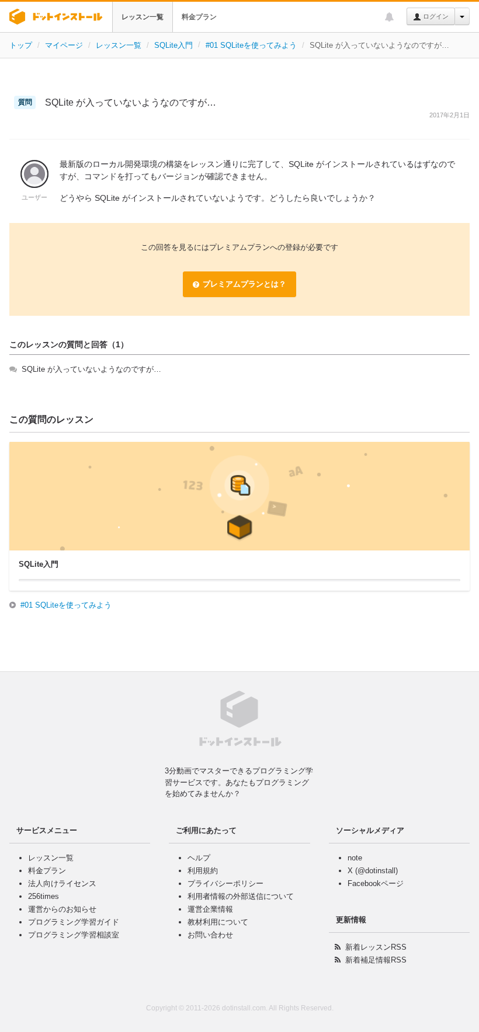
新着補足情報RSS (376, 960)
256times (43, 896)
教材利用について (218, 922)
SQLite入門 (173, 45)
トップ (20, 45)
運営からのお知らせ (62, 909)
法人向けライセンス (62, 883)
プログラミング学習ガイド (73, 922)
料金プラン (199, 17)
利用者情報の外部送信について (241, 896)
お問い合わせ (210, 934)
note (355, 857)
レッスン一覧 (143, 17)
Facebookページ (376, 883)
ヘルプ (199, 857)
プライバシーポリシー (225, 883)
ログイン (435, 16)
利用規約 (203, 870)
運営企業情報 (210, 909)
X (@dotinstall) (373, 870)
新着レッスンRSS (376, 947)
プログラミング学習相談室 (73, 934)
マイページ (64, 45)
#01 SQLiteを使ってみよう (251, 45)
